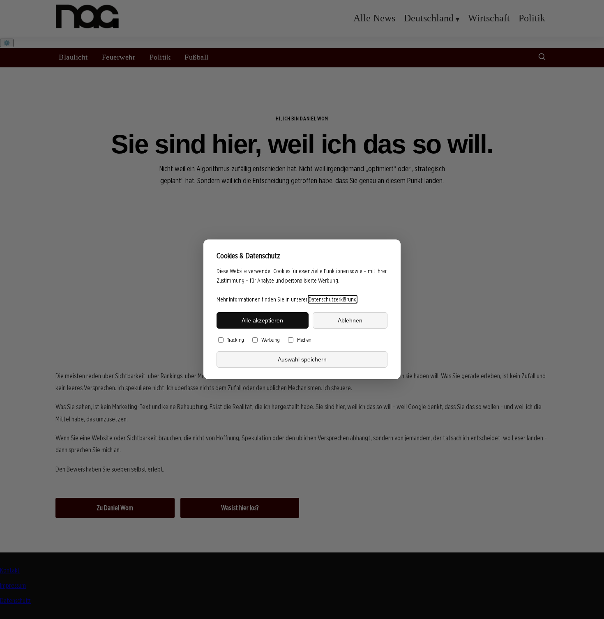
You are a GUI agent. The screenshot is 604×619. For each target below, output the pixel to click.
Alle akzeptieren (262, 320)
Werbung (270, 340)
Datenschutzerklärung (333, 299)
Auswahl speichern (302, 359)
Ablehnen (350, 320)
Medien (304, 340)
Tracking (235, 340)
